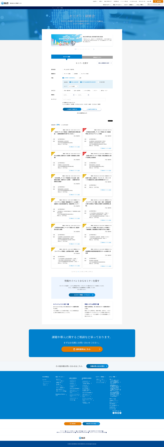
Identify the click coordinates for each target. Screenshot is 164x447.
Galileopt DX (72, 381)
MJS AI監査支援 (85, 386)
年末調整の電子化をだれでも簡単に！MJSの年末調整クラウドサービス (114, 389)
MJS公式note (112, 408)
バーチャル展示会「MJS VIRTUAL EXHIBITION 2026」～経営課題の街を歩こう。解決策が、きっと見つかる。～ (114, 382)
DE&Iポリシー (85, 431)
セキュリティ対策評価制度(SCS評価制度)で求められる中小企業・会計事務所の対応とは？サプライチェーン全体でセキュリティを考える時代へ (114, 394)
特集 (110, 379)
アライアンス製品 (59, 380)
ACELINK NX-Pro (85, 381)
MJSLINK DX (72, 383)
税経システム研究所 (91, 304)
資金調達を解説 (112, 407)
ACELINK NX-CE (72, 385)
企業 (80, 77)
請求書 (99, 104)
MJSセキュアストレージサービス (74, 396)
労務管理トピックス (113, 400)
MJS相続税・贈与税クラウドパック (85, 390)
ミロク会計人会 (132, 1)
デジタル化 (94, 104)
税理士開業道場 (112, 403)
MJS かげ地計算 (85, 388)
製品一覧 (57, 379)
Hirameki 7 (72, 399)
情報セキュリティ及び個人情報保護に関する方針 (66, 432)
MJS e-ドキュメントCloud (73, 392)
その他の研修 (102, 82)
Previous (70, 49)
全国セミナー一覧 (99, 379)
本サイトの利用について (71, 431)
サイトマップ (62, 431)
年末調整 (72, 104)
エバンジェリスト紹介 (60, 304)
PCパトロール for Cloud (74, 394)
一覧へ (120, 410)
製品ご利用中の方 (107, 1)
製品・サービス (59, 377)
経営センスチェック (113, 402)
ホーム (53, 7)
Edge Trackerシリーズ (74, 390)
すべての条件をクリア (82, 112)
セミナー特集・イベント (82, 295)
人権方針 (79, 431)
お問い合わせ (141, 1)
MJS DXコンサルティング (60, 394)
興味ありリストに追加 (75, 146)
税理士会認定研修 (74, 82)
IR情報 (100, 1)
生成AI (89, 104)
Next (94, 49)
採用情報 (115, 1)
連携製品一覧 (58, 382)
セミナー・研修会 (100, 377)
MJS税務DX (72, 386)
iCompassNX (84, 385)
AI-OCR (85, 104)
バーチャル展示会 (66, 104)
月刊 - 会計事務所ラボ (113, 405)
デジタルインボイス (79, 104)
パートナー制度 (123, 1)
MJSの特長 (45, 377)
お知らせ (44, 384)
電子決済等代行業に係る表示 (82, 432)
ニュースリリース (46, 381)
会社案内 (94, 1)
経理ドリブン (112, 398)
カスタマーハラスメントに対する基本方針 (97, 432)
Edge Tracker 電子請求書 (74, 388)
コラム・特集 (112, 377)
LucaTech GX (72, 380)
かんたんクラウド (73, 398)
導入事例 (57, 384)
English (148, 1)
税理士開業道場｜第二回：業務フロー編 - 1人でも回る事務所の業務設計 (114, 386)
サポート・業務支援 (59, 387)
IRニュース (45, 383)
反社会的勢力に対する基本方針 (96, 431)
